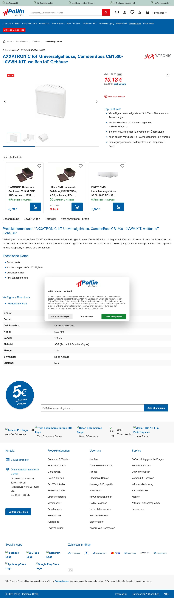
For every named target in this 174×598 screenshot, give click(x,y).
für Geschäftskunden (101, 496)
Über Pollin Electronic (101, 465)
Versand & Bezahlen (143, 478)
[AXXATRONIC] (157, 60)
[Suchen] (106, 12)
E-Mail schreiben (20, 459)
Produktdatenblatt (17, 303)
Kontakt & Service (141, 465)
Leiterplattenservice (100, 509)
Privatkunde (159, 12)
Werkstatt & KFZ (56, 490)
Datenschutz (58, 414)
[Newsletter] (117, 12)
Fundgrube (53, 521)
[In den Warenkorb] (35, 207)
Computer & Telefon (58, 459)
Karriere (94, 459)
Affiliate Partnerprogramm (146, 503)
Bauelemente (55, 509)
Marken (136, 496)
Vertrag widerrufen (18, 511)
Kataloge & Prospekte (101, 484)
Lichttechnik (54, 471)
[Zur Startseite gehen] (13, 12)
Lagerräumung (55, 528)
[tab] (11, 219)
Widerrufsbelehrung (142, 484)
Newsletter (95, 490)
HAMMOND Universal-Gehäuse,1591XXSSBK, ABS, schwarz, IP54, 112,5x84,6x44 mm (63, 191)
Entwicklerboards (57, 465)
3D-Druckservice (99, 515)
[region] (51, 109)
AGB (166, 594)
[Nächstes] (97, 101)
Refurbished (54, 515)
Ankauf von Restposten (102, 528)
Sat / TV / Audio (56, 484)
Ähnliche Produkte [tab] (13, 157)
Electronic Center (99, 478)
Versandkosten (62, 581)
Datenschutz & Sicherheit (145, 594)
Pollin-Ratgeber (98, 503)
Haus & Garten (56, 478)
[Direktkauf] (124, 12)
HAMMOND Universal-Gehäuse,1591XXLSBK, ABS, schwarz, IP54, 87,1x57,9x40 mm (21, 191)
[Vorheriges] (5, 101)
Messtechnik (54, 503)
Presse (93, 471)
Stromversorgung (57, 496)
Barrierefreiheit (140, 490)
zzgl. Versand (120, 83)
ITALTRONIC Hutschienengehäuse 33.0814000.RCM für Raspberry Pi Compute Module (104, 191)
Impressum (138, 509)
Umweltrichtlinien (141, 471)
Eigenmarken (97, 521)
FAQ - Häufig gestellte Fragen (148, 459)
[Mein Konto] (140, 12)
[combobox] (65, 12)
